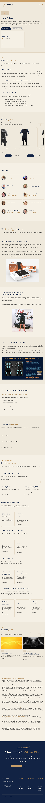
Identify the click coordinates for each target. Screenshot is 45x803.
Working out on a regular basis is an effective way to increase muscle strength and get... (33, 657)
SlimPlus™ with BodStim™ (21, 148)
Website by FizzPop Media (38, 796)
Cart (28, 786)
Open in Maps (5, 44)
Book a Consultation (16, 28)
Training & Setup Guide (6, 653)
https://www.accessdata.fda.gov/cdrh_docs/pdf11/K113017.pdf (13, 716)
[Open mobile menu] (42, 4)
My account (30, 788)
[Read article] (11, 648)
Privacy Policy (29, 796)
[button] (22, 435)
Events (20, 781)
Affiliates (39, 788)
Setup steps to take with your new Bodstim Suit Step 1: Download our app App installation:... (11, 656)
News (29, 781)
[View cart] (39, 5)
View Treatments (5, 28)
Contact (39, 790)
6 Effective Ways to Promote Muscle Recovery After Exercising (31, 654)
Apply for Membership (28, 766)
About (39, 781)
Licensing (40, 786)
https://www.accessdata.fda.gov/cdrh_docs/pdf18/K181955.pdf (13, 678)
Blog (3, 651)
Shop (29, 784)
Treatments (21, 788)
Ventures (20, 786)
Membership (21, 784)
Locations (40, 784)
